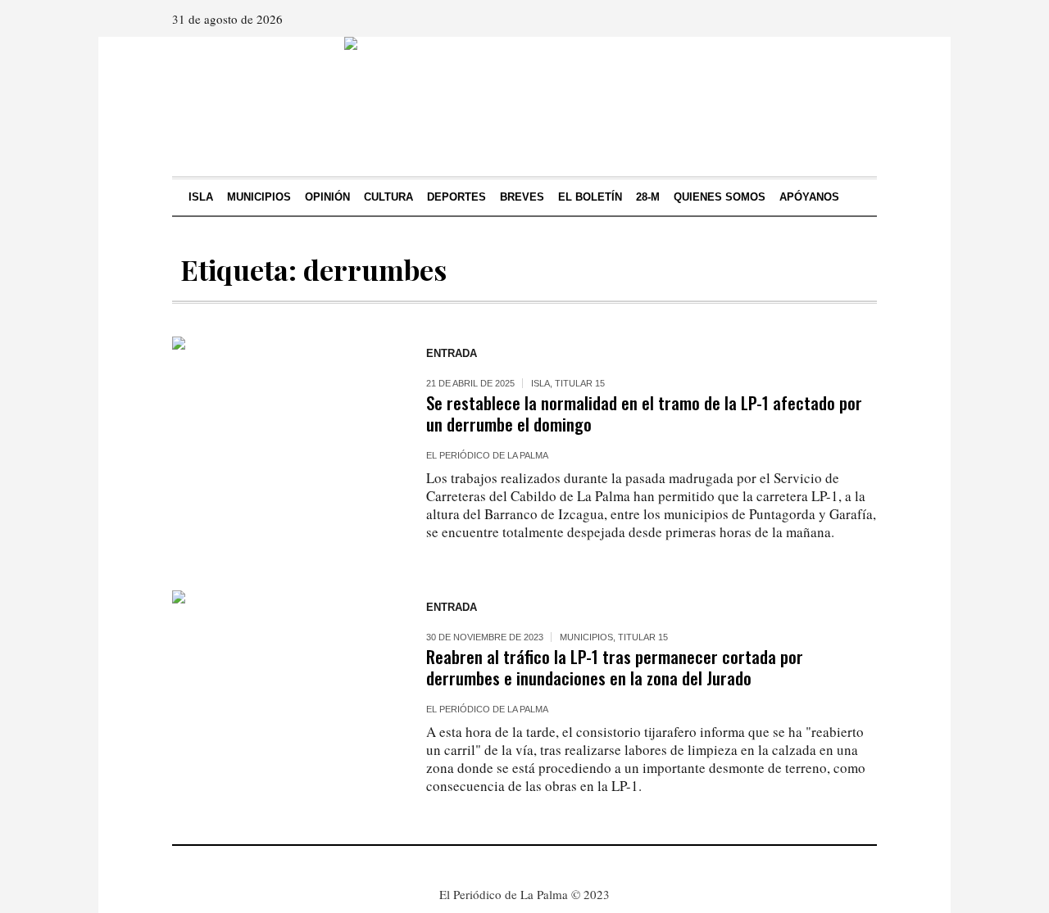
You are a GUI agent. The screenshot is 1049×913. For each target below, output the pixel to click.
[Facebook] (817, 18)
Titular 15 (580, 383)
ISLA (540, 383)
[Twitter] (863, 18)
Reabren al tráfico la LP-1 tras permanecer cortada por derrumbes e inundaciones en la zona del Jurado (614, 667)
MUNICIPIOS (586, 637)
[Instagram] (840, 18)
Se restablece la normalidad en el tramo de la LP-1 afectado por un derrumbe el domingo (644, 413)
